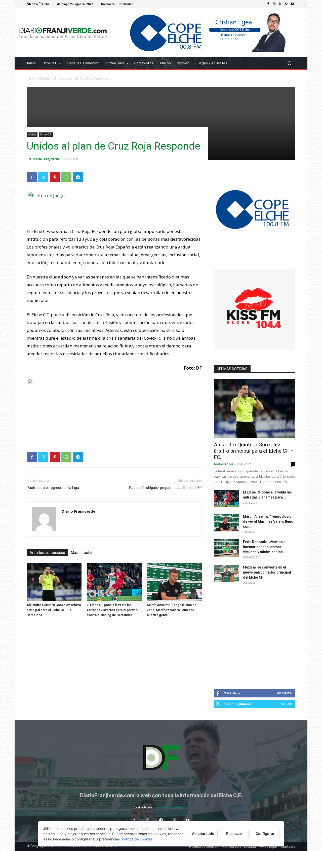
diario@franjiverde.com (171, 807)
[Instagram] (274, 4)
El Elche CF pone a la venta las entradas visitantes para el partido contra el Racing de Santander (112, 610)
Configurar (265, 833)
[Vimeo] (286, 4)
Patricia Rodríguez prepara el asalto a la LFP (165, 487)
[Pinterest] (55, 177)
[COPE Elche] (203, 32)
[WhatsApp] (66, 177)
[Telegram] (78, 177)
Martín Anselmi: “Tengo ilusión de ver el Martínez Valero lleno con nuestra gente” (171, 610)
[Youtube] (292, 4)
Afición (44, 78)
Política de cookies (137, 839)
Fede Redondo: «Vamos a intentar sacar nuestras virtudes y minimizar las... (264, 547)
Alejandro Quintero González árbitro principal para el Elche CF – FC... (254, 451)
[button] (289, 63)
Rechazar (234, 833)
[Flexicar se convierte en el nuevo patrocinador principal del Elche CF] (226, 573)
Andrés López (224, 464)
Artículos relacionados (47, 553)
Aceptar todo (203, 833)
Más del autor (82, 553)
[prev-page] (30, 625)
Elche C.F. (46, 134)
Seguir (286, 704)
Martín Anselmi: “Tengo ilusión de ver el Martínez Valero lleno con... (268, 521)
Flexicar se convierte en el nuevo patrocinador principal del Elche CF (267, 572)
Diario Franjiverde (46, 159)
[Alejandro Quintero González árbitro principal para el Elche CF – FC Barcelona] (54, 582)
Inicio (30, 78)
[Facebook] (268, 4)
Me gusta (284, 693)
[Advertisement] (161, 122)
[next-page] (38, 625)
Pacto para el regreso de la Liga (53, 487)
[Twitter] (280, 4)
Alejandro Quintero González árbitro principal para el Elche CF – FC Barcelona (54, 610)
